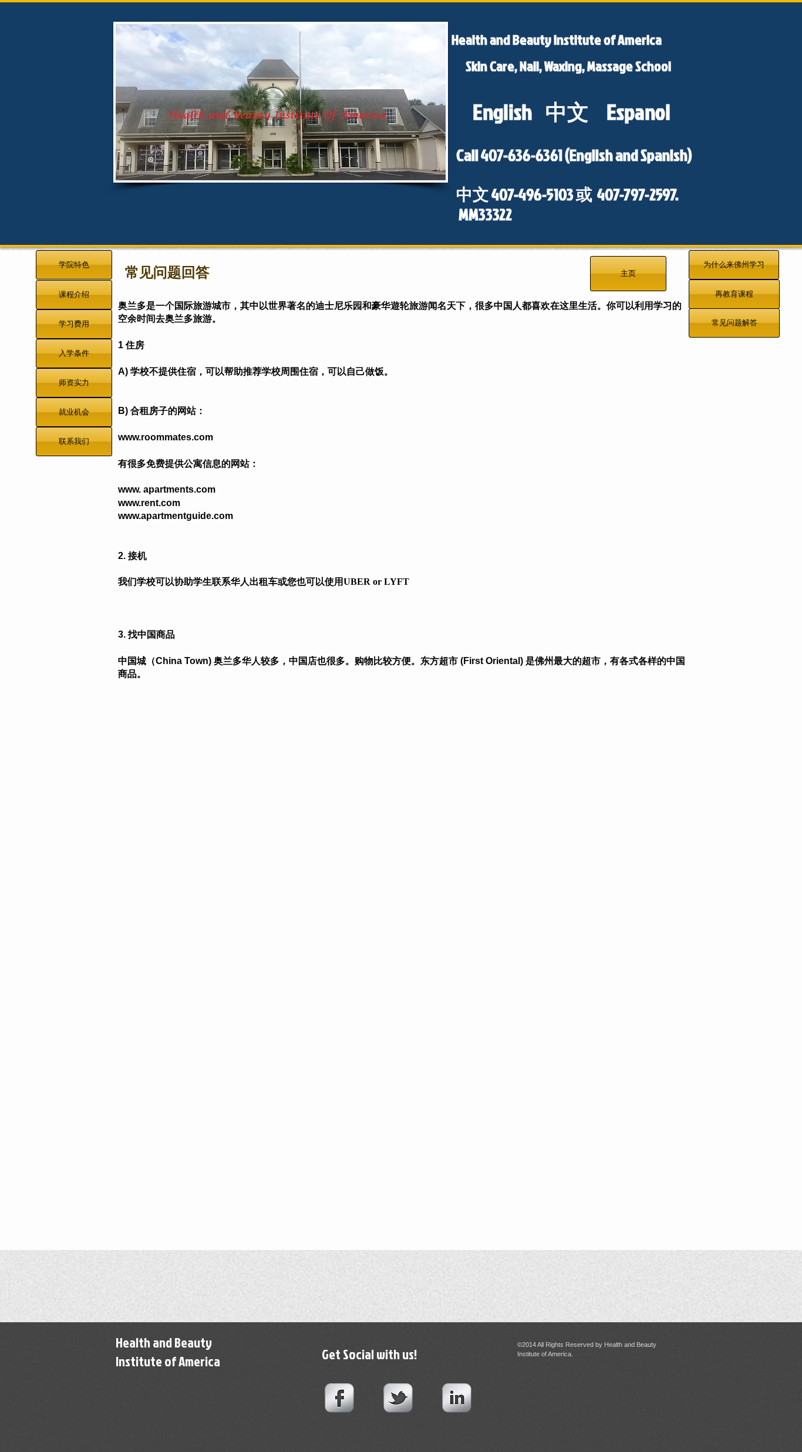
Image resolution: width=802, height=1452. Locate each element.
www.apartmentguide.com (175, 516)
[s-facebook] (339, 1398)
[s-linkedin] (456, 1398)
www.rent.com (149, 503)
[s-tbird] (398, 1398)
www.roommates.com (165, 437)
